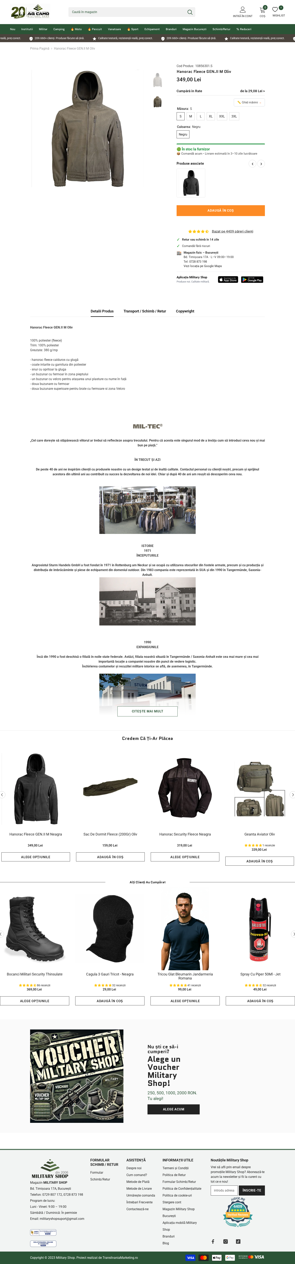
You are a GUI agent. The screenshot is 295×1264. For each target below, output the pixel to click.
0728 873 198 (198, 261)
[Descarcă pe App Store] (228, 279)
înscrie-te (252, 1190)
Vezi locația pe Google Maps (203, 266)
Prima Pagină (39, 48)
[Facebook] (213, 1241)
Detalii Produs (102, 311)
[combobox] (126, 12)
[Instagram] (225, 1241)
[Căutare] (131, 12)
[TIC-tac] (238, 1241)
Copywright (185, 311)
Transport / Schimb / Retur (145, 311)
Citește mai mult (147, 711)
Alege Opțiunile (35, 857)
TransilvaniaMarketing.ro (120, 1258)
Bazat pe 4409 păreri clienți (232, 231)
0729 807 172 (52, 1195)
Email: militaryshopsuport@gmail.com (57, 1219)
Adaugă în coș (221, 210)
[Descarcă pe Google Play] (252, 280)
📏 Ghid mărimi (249, 102)
